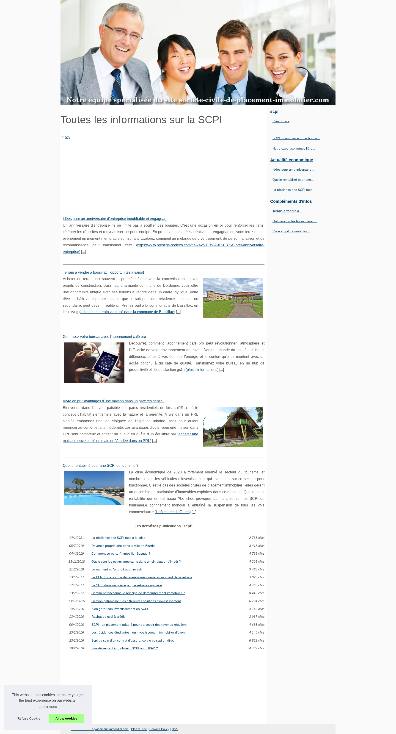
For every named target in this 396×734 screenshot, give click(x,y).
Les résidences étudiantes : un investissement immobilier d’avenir (139, 632)
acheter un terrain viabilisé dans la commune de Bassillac (127, 312)
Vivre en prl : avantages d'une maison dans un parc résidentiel (113, 401)
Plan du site (280, 121)
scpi (67, 137)
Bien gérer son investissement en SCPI (119, 608)
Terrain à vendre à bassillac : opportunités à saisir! (103, 272)
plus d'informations (202, 370)
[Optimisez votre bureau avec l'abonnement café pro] (94, 362)
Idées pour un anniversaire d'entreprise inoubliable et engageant (115, 219)
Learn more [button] (47, 707)
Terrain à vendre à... (287, 211)
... (83, 252)
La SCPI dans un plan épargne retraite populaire (126, 585)
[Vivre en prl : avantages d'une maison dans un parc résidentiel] (233, 426)
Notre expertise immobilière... (293, 148)
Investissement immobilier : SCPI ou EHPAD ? (124, 648)
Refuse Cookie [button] (28, 718)
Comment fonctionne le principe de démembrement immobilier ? (138, 593)
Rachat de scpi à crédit (108, 616)
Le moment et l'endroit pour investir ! (118, 569)
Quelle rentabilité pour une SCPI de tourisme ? (100, 465)
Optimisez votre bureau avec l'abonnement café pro (104, 337)
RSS (175, 729)
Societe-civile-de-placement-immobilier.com (100, 729)
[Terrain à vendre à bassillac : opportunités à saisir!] (233, 297)
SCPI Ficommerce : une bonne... (296, 138)
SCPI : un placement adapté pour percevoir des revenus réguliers (139, 624)
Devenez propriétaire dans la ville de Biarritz (123, 545)
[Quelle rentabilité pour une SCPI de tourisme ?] (94, 487)
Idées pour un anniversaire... (293, 169)
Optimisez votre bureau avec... (294, 221)
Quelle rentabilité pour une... (293, 179)
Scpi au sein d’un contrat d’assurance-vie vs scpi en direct (133, 640)
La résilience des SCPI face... (293, 190)
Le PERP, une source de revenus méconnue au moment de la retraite (141, 577)
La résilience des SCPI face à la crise (118, 537)
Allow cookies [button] (66, 718)
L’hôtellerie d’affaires (173, 512)
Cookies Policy (159, 729)
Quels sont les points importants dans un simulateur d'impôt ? (136, 561)
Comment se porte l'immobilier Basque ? (120, 553)
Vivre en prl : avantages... (291, 231)
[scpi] (198, 52)
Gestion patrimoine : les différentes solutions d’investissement (136, 601)
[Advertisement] (163, 174)
